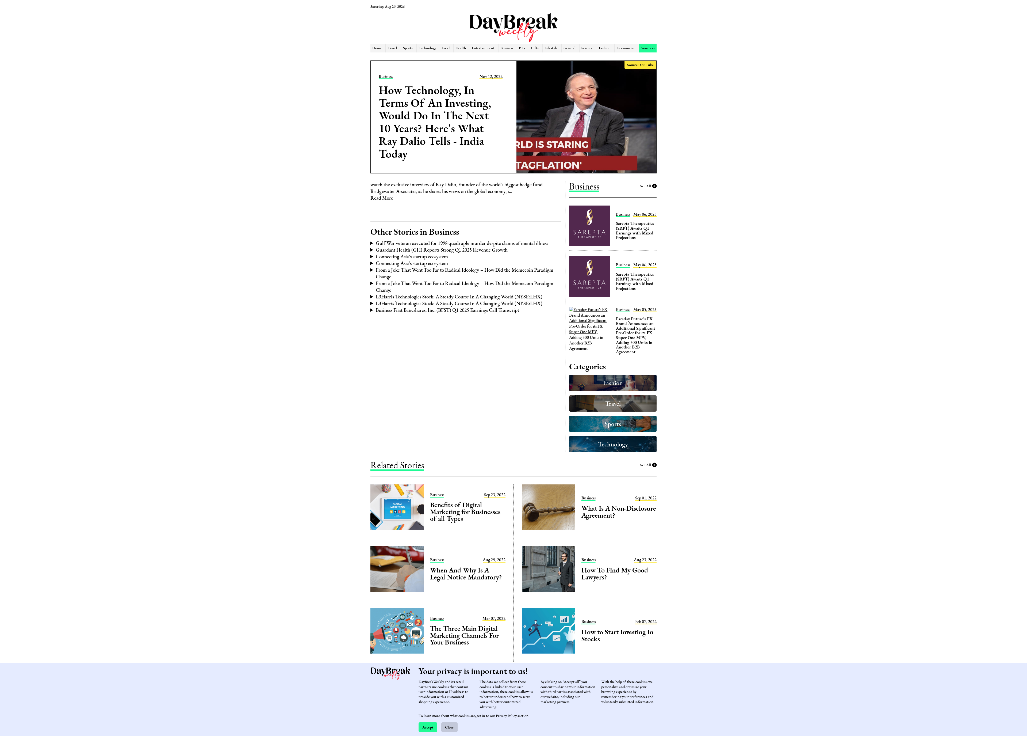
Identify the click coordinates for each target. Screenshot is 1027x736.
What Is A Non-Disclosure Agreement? (618, 512)
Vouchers (648, 47)
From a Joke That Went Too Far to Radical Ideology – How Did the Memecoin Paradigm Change (464, 273)
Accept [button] (427, 727)
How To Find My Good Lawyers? (614, 574)
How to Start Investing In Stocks (617, 635)
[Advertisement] (343, 91)
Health (460, 47)
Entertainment (483, 47)
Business (506, 47)
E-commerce (625, 47)
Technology (427, 47)
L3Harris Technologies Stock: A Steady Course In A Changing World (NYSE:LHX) (459, 296)
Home (377, 47)
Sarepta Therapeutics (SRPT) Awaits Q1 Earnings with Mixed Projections (635, 230)
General (570, 47)
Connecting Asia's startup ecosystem (412, 256)
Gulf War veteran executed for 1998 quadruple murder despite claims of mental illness (462, 243)
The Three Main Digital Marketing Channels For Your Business (464, 635)
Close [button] (449, 727)
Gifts (535, 47)
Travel (392, 47)
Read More (381, 198)
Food (446, 47)
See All (645, 185)
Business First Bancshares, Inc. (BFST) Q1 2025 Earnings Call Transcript (447, 310)
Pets (522, 47)
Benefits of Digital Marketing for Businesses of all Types (465, 511)
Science (587, 47)
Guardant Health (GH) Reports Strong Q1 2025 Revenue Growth (442, 249)
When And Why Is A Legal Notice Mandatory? (466, 574)
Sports (408, 47)
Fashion (605, 47)
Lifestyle (551, 47)
